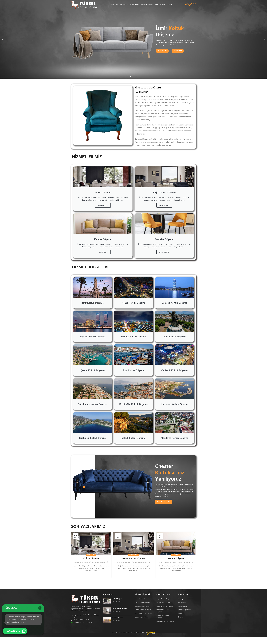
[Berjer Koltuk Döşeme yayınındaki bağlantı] (133, 543)
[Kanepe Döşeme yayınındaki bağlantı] (176, 543)
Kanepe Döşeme (176, 558)
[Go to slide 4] (136, 76)
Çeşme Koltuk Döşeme (164, 599)
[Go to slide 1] (130, 76)
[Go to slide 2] (132, 76)
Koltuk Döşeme (91, 558)
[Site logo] (84, 4)
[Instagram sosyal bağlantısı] (190, 4)
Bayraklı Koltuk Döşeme (143, 610)
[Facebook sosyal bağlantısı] (187, 4)
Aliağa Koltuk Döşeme (142, 602)
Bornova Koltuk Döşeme (143, 613)
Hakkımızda (182, 602)
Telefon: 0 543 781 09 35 (82, 620)
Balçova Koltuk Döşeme (143, 606)
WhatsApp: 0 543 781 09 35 (83, 622)
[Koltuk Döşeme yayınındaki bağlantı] (91, 543)
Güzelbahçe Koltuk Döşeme (162, 611)
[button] (2, 39)
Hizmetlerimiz (91, 554)
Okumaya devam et (91, 574)
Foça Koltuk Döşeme (163, 602)
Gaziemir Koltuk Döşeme (164, 606)
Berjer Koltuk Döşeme (133, 558)
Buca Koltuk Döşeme (142, 617)
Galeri (180, 613)
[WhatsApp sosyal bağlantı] (194, 4)
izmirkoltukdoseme (98, 562)
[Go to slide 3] (134, 76)
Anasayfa (181, 599)
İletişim (180, 617)
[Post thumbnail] (107, 601)
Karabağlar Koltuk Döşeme (162, 616)
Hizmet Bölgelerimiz (184, 610)
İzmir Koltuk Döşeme (142, 599)
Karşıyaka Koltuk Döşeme (165, 621)
